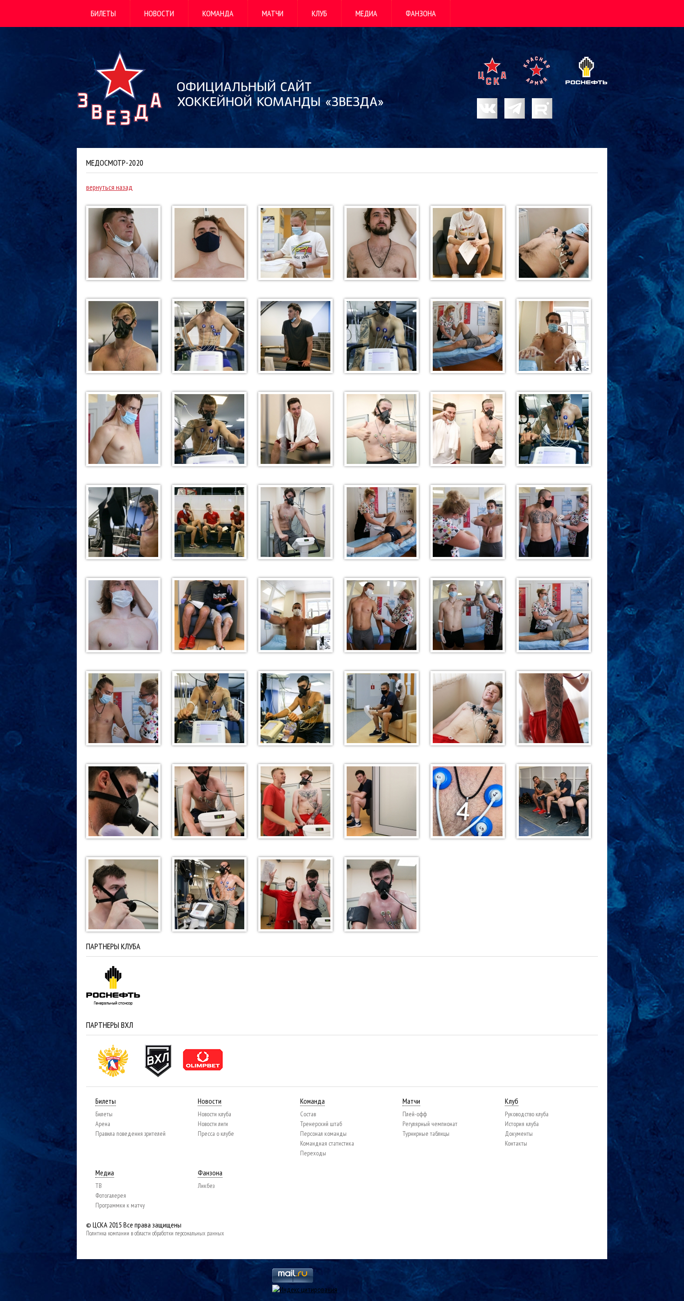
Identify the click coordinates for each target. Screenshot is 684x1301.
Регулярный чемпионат (429, 1124)
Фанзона (421, 13)
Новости (159, 13)
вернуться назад (109, 187)
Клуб (319, 13)
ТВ (98, 1185)
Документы (519, 1133)
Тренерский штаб (321, 1124)
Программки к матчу (120, 1205)
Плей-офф (414, 1114)
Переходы (313, 1153)
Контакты (516, 1143)
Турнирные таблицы (425, 1133)
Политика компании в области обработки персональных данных (155, 1233)
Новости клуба (214, 1114)
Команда (218, 13)
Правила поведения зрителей (130, 1133)
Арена (102, 1124)
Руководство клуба (527, 1114)
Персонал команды (323, 1133)
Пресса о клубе (216, 1133)
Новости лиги (213, 1124)
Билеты (103, 13)
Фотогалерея (110, 1195)
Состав (308, 1114)
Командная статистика (327, 1143)
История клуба (522, 1124)
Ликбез (206, 1185)
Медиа (366, 13)
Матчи (272, 13)
